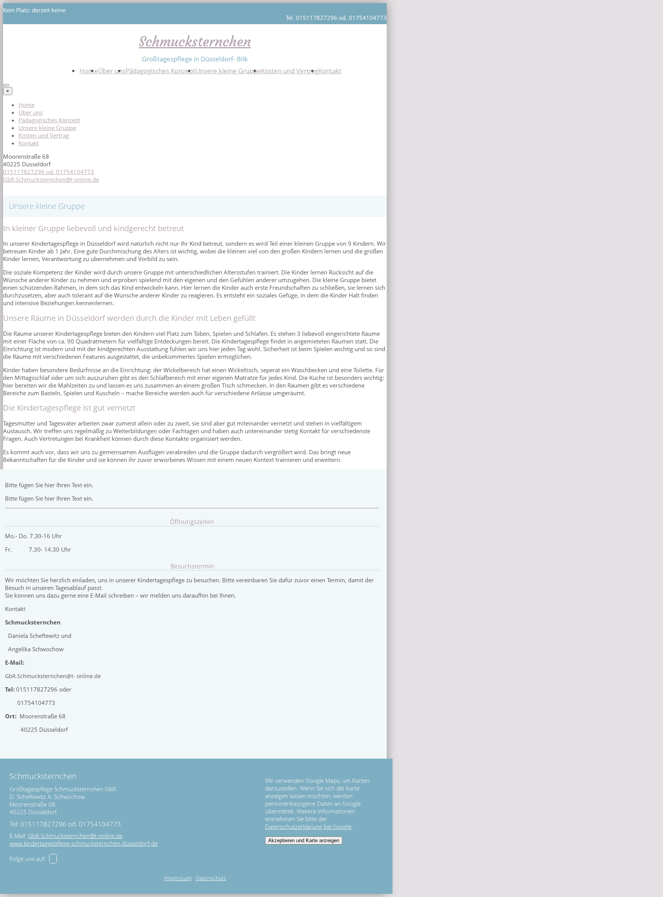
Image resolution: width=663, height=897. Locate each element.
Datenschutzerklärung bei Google (308, 826)
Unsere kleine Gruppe (228, 70)
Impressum (177, 878)
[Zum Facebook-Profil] (53, 859)
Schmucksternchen (195, 41)
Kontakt (329, 70)
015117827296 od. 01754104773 (48, 172)
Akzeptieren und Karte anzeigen (303, 840)
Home (88, 70)
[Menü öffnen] (6, 85)
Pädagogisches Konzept (160, 70)
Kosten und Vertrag (289, 70)
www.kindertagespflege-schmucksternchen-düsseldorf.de (84, 843)
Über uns (111, 70)
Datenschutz (211, 878)
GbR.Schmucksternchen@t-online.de (51, 179)
